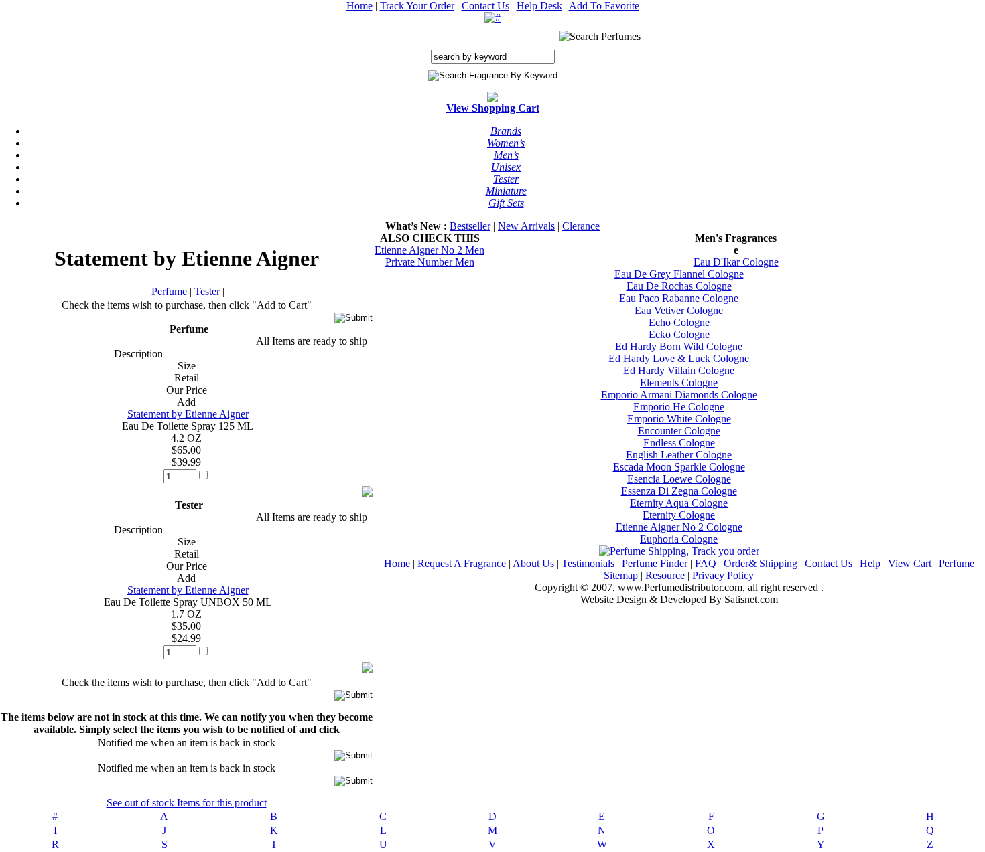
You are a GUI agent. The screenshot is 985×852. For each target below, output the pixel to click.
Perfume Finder (654, 563)
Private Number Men (429, 262)
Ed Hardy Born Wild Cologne (678, 346)
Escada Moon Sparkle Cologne (679, 467)
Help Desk (539, 5)
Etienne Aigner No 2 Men (429, 250)
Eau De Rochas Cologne (679, 286)
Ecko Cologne (679, 334)
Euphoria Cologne (679, 539)
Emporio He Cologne (678, 406)
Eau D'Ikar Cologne (736, 262)
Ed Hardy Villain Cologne (678, 370)
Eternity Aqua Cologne (679, 503)
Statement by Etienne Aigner (188, 414)
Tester (207, 291)
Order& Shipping (760, 563)
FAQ (705, 563)
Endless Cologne (679, 442)
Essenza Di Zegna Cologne (679, 491)
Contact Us (485, 5)
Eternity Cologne (679, 515)
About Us (533, 563)
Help (870, 563)
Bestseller (470, 226)
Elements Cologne (679, 382)
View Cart (909, 563)
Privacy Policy (723, 575)
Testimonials (588, 563)
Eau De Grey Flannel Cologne (679, 274)
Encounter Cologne (679, 430)
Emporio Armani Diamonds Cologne (679, 394)
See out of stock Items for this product (187, 802)
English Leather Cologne (679, 454)
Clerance (581, 226)
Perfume (169, 291)
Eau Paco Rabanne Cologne (678, 298)
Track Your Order (417, 5)
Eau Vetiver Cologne (679, 310)
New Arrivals (526, 226)
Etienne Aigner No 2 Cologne (679, 527)
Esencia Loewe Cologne (679, 479)
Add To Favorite (604, 5)
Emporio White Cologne (679, 418)
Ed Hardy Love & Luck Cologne (678, 358)
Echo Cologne (679, 322)
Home (359, 5)
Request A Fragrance (461, 563)
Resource (665, 575)
